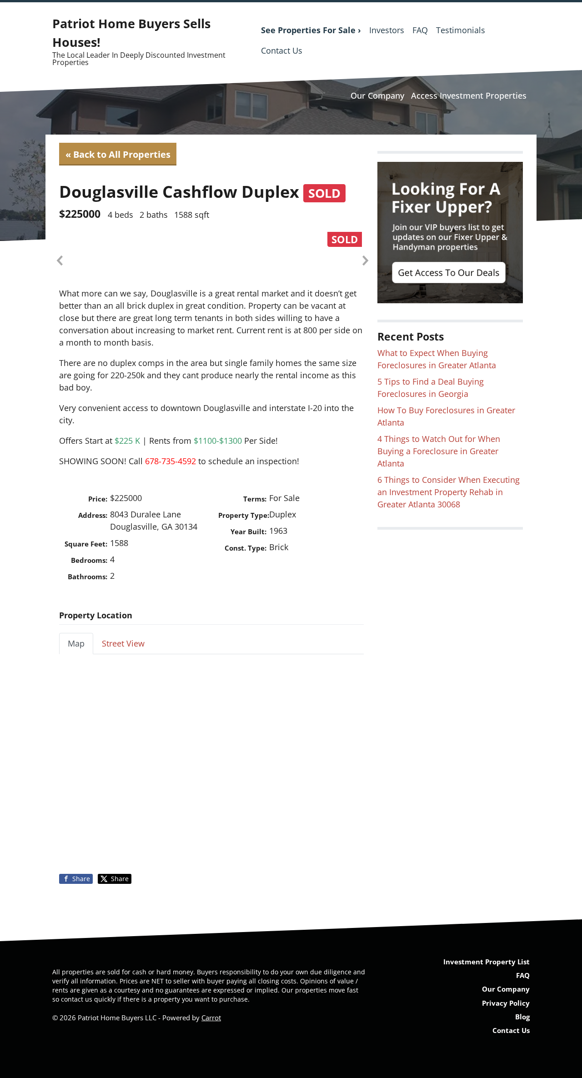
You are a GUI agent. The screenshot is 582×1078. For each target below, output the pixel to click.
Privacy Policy (506, 1003)
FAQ (420, 30)
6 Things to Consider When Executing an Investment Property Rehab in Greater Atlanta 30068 (448, 492)
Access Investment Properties (469, 95)
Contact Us (281, 50)
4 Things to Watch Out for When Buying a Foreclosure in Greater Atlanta (438, 451)
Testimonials (460, 30)
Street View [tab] (123, 643)
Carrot (211, 1017)
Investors (386, 30)
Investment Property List (486, 961)
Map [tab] (76, 643)
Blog (522, 1016)
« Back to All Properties (118, 154)
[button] (59, 260)
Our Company (377, 95)
